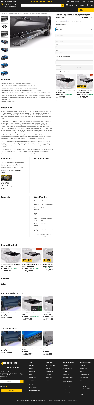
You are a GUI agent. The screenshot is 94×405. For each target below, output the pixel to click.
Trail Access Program (67, 377)
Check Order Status (84, 377)
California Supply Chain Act (54, 400)
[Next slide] (92, 101)
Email (1, 378)
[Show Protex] (4, 26)
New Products (22, 10)
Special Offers (49, 377)
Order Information (84, 368)
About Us (31, 365)
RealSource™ (66, 365)
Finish (57, 59)
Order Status (90, 1)
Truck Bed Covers (33, 10)
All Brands (48, 374)
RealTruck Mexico (67, 389)
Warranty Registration (85, 386)
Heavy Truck (49, 380)
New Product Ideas (50, 383)
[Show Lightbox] (31, 32)
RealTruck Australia (67, 384)
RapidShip (48, 368)
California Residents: (43, 235)
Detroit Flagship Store (34, 390)
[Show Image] (4, 19)
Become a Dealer (33, 387)
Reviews (65, 371)
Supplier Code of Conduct (35, 380)
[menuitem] (3, 10)
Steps (49, 10)
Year (56, 27)
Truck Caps (42, 10)
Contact (83, 1)
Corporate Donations (67, 368)
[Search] (62, 5)
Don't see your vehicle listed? (63, 56)
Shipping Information (84, 374)
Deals (55, 10)
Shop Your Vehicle (12, 10)
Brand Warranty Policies (85, 388)
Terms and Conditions (72, 400)
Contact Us (82, 365)
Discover (61, 10)
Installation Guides (50, 365)
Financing (82, 371)
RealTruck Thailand (67, 392)
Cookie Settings (64, 400)
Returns (81, 380)
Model (57, 38)
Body (57, 44)
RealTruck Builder (47, 1)
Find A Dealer (83, 383)
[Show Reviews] (87, 17)
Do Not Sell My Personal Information (40, 400)
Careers (31, 368)
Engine (57, 50)
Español (81, 391)
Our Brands (32, 371)
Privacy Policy (32, 377)
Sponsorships (66, 374)
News (30, 374)
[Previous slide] (56, 101)
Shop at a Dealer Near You (73, 1)
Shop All (3, 10)
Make (57, 33)
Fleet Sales (82, 394)
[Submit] (22, 381)
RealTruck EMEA (66, 386)
